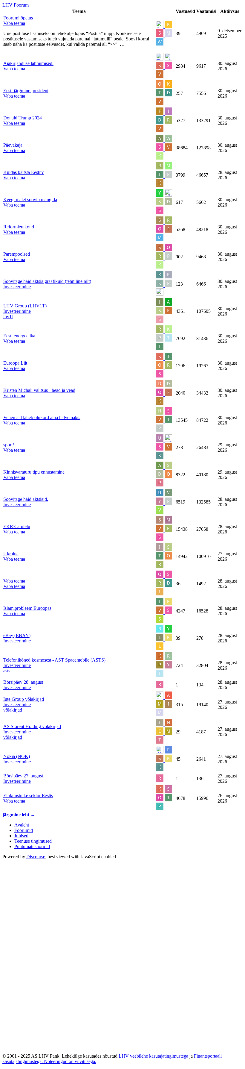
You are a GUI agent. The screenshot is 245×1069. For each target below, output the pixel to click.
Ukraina (11, 553)
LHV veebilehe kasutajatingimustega (154, 1056)
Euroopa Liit (15, 363)
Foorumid (23, 830)
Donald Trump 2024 (22, 117)
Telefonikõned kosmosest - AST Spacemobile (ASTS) (54, 659)
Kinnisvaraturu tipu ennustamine (34, 471)
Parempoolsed (16, 254)
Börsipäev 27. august (23, 775)
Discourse (35, 856)
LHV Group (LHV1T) (25, 305)
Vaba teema (14, 580)
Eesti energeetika (19, 335)
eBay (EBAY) (16, 635)
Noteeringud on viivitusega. (70, 1061)
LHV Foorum (15, 4)
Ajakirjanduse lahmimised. (28, 63)
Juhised (21, 835)
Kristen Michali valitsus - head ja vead (39, 390)
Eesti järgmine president (25, 90)
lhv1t (8, 316)
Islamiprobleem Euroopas (27, 608)
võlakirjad (12, 709)
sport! (8, 444)
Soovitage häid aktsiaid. (25, 499)
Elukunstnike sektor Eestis (28, 795)
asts (6, 670)
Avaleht (21, 824)
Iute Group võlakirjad (23, 699)
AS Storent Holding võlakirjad (32, 726)
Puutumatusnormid (32, 846)
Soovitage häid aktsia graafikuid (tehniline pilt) (47, 281)
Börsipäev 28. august (23, 682)
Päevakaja (12, 145)
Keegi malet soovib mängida (30, 199)
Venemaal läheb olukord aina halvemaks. (41, 417)
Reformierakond (18, 226)
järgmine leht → (18, 814)
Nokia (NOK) (16, 756)
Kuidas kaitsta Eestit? (23, 172)
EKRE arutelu (16, 526)
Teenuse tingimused (33, 841)
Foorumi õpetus (18, 17)
